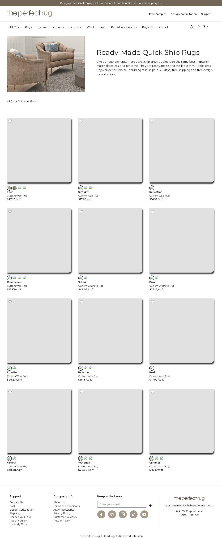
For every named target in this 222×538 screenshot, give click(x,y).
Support (206, 14)
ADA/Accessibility (63, 509)
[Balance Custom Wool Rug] (110, 363)
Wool (90, 27)
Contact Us (16, 502)
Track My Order (19, 524)
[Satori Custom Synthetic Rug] (110, 273)
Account (199, 27)
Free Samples (157, 14)
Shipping (15, 513)
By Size (42, 27)
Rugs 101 (148, 27)
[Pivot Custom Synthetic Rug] (181, 273)
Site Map (137, 536)
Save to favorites (10, 121)
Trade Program (19, 520)
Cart (205, 27)
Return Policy (61, 520)
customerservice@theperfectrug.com (189, 505)
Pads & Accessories (123, 27)
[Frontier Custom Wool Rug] (39, 363)
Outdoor (75, 27)
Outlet (163, 27)
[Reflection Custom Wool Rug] (181, 183)
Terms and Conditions (66, 506)
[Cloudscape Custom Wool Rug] (39, 273)
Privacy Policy (61, 513)
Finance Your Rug (20, 517)
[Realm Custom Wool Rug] (181, 363)
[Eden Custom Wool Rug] (39, 183)
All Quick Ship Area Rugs (22, 101)
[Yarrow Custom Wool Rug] (39, 454)
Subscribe (150, 505)
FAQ (12, 506)
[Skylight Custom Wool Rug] (110, 183)
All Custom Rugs (20, 27)
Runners (58, 27)
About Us (59, 502)
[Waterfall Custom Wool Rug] (110, 454)
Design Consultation (184, 14)
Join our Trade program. (148, 3)
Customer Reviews (64, 517)
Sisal (102, 27)
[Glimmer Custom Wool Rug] (181, 454)
